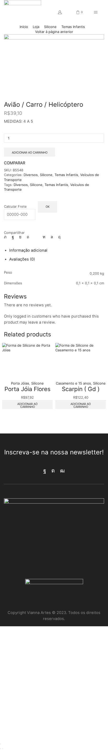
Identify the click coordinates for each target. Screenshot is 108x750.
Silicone (50, 27)
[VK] (20, 237)
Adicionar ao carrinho (29, 152)
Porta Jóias (20, 383)
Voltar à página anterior (54, 32)
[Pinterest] (28, 237)
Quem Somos (39, 570)
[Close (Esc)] (0, 744)
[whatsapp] (52, 237)
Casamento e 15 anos (73, 383)
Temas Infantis (73, 27)
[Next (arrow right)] (2, 748)
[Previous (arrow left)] (0, 748)
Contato (71, 570)
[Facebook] (13, 237)
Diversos (31, 175)
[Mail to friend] (36, 237)
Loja (36, 27)
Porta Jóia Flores (27, 388)
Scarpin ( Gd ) (81, 388)
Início (24, 27)
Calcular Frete (15, 206)
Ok (48, 206)
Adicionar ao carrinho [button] (27, 405)
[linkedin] (44, 237)
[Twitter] (6, 237)
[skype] (58, 237)
